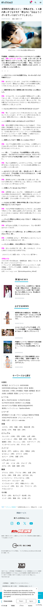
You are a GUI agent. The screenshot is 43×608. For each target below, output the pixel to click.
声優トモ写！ (6, 420)
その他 (26, 498)
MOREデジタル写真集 (22, 403)
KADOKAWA (24, 385)
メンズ (7, 498)
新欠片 (38, 391)
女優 (32, 472)
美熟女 (30, 451)
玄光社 (20, 388)
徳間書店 (32, 391)
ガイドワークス (14, 385)
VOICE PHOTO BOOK (9, 417)
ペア (6, 463)
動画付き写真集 (34, 415)
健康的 (7, 442)
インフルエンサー (11, 483)
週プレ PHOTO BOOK (9, 400)
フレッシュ (19, 442)
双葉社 (16, 393)
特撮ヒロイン (27, 483)
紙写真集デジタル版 (8, 415)
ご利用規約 (5, 583)
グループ (26, 463)
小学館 (12, 391)
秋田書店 (5, 385)
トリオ (15, 463)
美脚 (23, 439)
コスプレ (8, 427)
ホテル (6, 466)
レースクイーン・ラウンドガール (16, 478)
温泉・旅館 (19, 466)
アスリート (31, 486)
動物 (17, 498)
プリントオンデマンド (25, 417)
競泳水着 (29, 427)
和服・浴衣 (19, 430)
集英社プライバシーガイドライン (20, 583)
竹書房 (26, 391)
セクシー (8, 456)
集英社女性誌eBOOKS (25, 405)
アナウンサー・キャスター (13, 481)
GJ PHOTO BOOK (8, 403)
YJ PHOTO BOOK (24, 400)
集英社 (31, 388)
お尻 (31, 436)
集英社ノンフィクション (10, 408)
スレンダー (9, 436)
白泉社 (4, 393)
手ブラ (7, 495)
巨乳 (21, 436)
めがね (7, 430)
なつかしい (8, 454)
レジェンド (8, 486)
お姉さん (19, 451)
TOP (3, 507)
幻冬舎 (26, 388)
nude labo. (21, 420)
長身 (33, 439)
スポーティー (34, 442)
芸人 (20, 486)
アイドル (21, 472)
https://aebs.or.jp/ (6, 576)
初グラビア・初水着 (22, 495)
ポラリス (15, 420)
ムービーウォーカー (26, 393)
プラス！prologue (22, 415)
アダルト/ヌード (7, 489)
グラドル (8, 472)
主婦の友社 (5, 391)
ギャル (26, 444)
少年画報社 (19, 391)
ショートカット (10, 439)
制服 (18, 427)
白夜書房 (10, 393)
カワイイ (22, 454)
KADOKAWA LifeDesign (10, 388)
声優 (17, 475)
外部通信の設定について (25, 586)
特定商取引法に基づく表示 (9, 586)
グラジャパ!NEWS (11, 507)
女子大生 (28, 475)
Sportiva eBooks (24, 408)
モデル (7, 475)
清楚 (19, 456)
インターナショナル (11, 444)
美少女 (7, 451)
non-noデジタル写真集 (9, 405)
